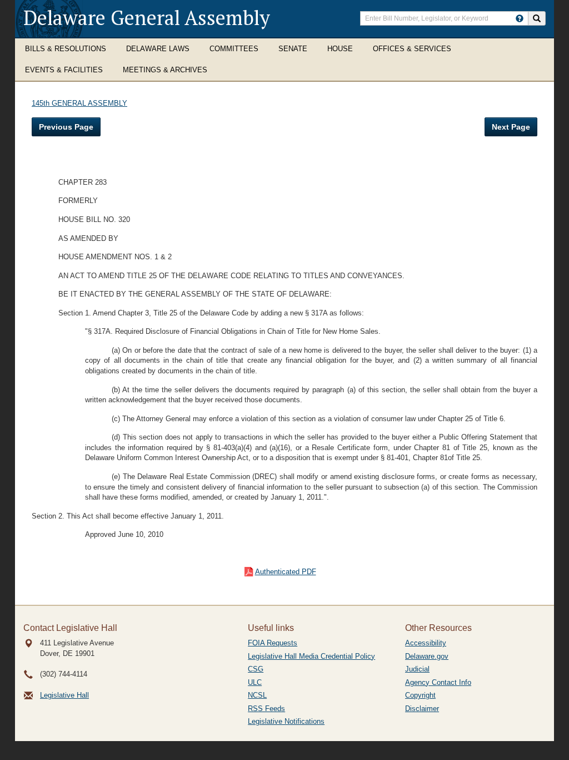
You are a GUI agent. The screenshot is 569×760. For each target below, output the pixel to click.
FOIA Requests (272, 643)
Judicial (417, 669)
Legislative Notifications (286, 721)
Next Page (511, 126)
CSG (255, 669)
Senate (292, 49)
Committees (233, 49)
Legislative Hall (64, 695)
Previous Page (66, 126)
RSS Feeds (266, 708)
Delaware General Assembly (146, 17)
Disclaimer (422, 708)
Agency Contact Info (438, 682)
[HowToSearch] (519, 18)
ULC (255, 682)
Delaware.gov (426, 656)
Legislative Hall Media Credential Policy (311, 656)
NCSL (257, 695)
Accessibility (425, 643)
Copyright (420, 695)
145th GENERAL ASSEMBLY (79, 103)
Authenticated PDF (285, 571)
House (340, 49)
